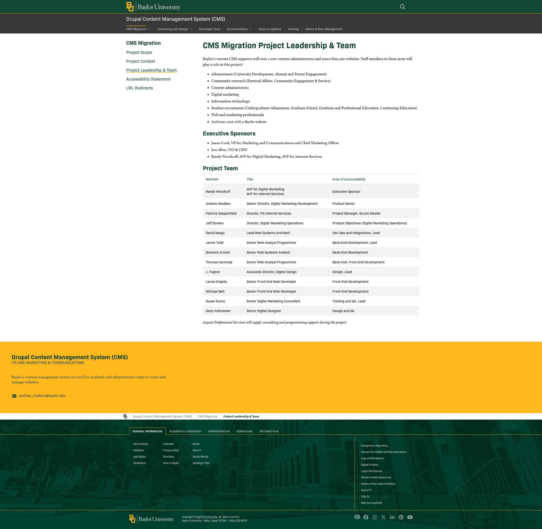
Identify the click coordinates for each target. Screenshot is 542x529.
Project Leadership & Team (151, 70)
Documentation (237, 29)
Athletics (138, 450)
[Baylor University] (152, 6)
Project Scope (139, 52)
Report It (366, 490)
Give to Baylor (171, 463)
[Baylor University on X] (382, 519)
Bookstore (139, 463)
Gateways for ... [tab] (270, 431)
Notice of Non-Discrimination (378, 483)
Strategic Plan (201, 463)
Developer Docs (209, 29)
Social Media (200, 456)
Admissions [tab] (244, 431)
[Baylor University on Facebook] (365, 519)
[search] (403, 6)
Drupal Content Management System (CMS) (175, 18)
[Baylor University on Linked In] (391, 519)
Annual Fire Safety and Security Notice (384, 452)
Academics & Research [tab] (185, 431)
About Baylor (141, 443)
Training (293, 29)
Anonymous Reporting (374, 445)
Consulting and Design (172, 29)
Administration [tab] (219, 431)
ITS (14, 362)
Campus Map (171, 450)
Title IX (365, 496)
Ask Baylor (139, 456)
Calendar (168, 443)
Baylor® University (206, 516)
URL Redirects (139, 88)
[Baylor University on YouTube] (409, 519)
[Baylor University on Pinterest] (400, 519)
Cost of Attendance (372, 458)
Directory (168, 456)
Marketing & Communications (55, 362)
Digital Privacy (369, 464)
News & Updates (270, 29)
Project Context (140, 61)
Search (197, 450)
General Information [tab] (147, 431)
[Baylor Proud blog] (356, 519)
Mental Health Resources (376, 477)
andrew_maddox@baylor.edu (42, 395)
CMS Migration (136, 29)
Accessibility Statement (148, 79)
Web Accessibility (371, 502)
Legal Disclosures (371, 471)
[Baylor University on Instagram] (374, 519)
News (196, 443)
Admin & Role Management (324, 29)
